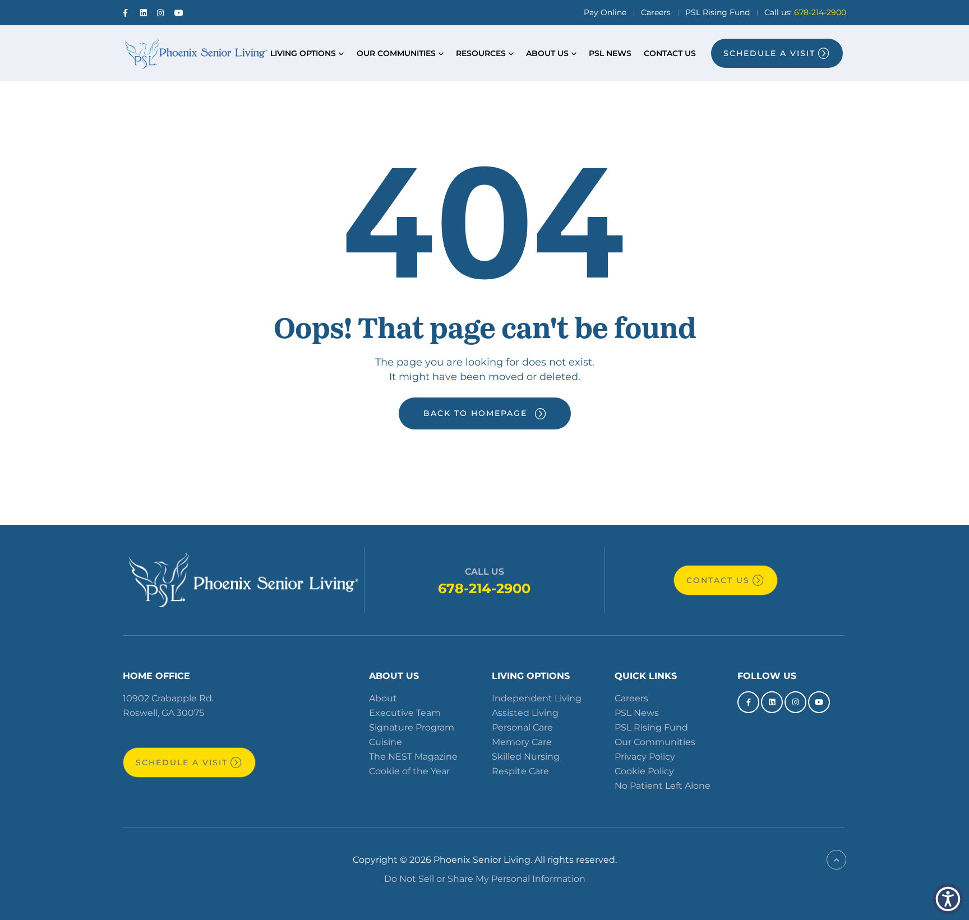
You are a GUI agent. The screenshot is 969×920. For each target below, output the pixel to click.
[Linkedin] (772, 702)
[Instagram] (795, 702)
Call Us (484, 571)
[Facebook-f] (748, 702)
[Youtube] (819, 702)
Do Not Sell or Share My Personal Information (484, 878)
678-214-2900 (484, 588)
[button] (948, 899)
